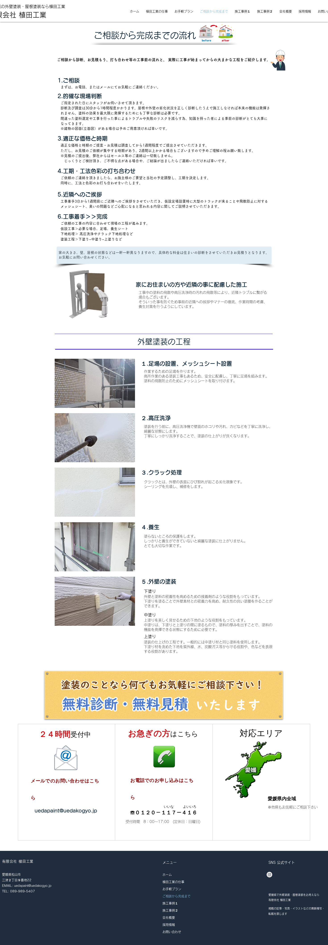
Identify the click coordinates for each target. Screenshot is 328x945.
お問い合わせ (171, 931)
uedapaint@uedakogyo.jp (66, 810)
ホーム (167, 874)
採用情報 (168, 924)
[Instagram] (269, 874)
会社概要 (168, 917)
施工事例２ (170, 910)
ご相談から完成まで (176, 896)
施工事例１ (170, 903)
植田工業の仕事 (173, 881)
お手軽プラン (171, 889)
